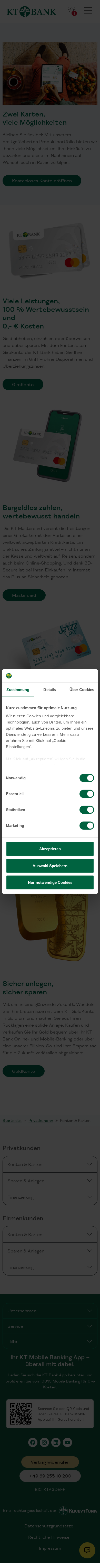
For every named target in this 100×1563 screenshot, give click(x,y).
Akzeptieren (50, 849)
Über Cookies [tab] (81, 689)
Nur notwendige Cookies (50, 882)
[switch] (86, 794)
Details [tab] (49, 689)
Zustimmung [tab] (17, 689)
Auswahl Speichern (50, 865)
